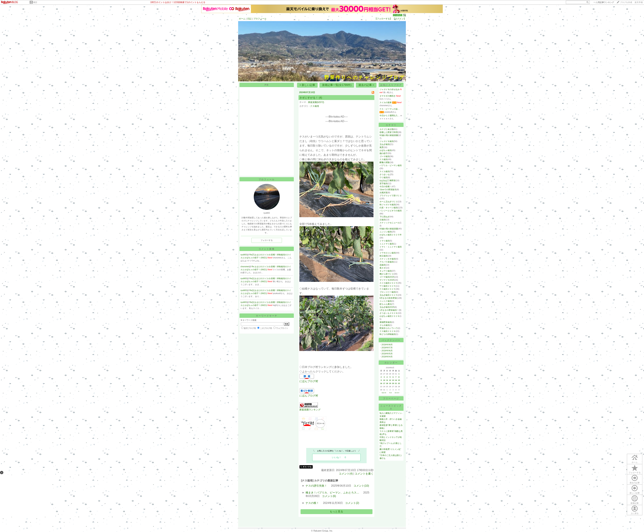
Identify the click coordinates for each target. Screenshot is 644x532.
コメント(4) (346, 473)
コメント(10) (361, 485)
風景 (382, 147)
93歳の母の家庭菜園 (389, 229)
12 (390, 380)
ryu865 (243, 255)
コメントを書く (364, 473)
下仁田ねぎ (385, 217)
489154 (397, 15)
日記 (249, 18)
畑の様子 (384, 153)
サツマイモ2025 (387, 280)
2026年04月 (387, 357)
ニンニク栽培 (386, 301)
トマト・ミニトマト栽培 (391, 247)
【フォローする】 (383, 18)
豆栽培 (383, 220)
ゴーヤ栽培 (385, 156)
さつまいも (385, 174)
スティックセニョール (390, 223)
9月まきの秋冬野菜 (388, 298)
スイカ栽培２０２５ (389, 283)
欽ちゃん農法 (386, 304)
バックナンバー (391, 340)
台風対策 (384, 192)
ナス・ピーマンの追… (390, 109)
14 (396, 380)
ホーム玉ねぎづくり (389, 201)
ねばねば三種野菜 (388, 180)
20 (393, 383)
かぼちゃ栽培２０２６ (390, 316)
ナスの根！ (312, 503)
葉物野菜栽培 (386, 322)
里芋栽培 (384, 183)
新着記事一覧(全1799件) (336, 85)
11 (387, 380)
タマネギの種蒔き (388, 96)
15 (399, 380)
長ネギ (383, 268)
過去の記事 (635, 483)
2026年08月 (387, 344)
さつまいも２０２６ (389, 313)
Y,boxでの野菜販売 (388, 189)
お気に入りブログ (391, 85)
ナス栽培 (314, 106)
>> (604, 2)
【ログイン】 (399, 18)
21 (396, 383)
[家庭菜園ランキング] (308, 406)
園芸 (35, 2)
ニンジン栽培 (386, 232)
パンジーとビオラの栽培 (391, 210)
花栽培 (383, 265)
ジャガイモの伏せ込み (390, 89)
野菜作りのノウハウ (389, 328)
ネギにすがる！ (308, 97)
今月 (390, 393)
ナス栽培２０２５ (388, 289)
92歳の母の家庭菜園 (389, 135)
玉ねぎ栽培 (385, 144)
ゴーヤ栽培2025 (387, 277)
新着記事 (635, 503)
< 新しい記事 (307, 85)
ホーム (242, 18)
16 (381, 383)
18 (387, 383)
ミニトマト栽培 (387, 244)
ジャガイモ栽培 (387, 141)
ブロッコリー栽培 (388, 292)
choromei (244, 266)
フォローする (635, 472)
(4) (320, 97)
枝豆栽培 (384, 256)
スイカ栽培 (385, 171)
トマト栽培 (385, 241)
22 (399, 383)
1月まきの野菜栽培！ (389, 310)
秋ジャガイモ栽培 (388, 204)
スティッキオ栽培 (388, 259)
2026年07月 (387, 347)
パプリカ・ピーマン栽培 (391, 165)
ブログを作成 (626, 2)
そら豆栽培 (385, 325)
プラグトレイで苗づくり (391, 195)
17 (384, 383)
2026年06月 (387, 350)
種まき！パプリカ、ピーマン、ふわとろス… (332, 492)
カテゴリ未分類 (387, 129)
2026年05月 (387, 353)
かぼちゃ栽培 (386, 150)
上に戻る (635, 513)
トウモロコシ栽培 (388, 253)
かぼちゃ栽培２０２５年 (391, 235)
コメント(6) (329, 496)
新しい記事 (635, 493)
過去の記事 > (366, 85)
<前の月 (383, 393)
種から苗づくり (387, 274)
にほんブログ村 (308, 381)
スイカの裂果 (386, 102)
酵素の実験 (385, 162)
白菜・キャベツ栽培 (389, 207)
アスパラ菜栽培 (387, 262)
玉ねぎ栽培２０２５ (389, 295)
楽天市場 (639, 2)
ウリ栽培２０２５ (388, 286)
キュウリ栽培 (386, 271)
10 (384, 380)
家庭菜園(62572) (316, 102)
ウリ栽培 (384, 177)
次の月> (397, 393)
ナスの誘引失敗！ (316, 485)
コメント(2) (352, 503)
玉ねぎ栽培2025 (387, 307)
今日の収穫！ (386, 186)
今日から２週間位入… (390, 115)
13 (393, 380)
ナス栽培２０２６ (388, 331)
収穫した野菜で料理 (389, 132)
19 (390, 383)
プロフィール (259, 18)
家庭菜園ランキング (309, 409)
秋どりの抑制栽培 (388, 334)
